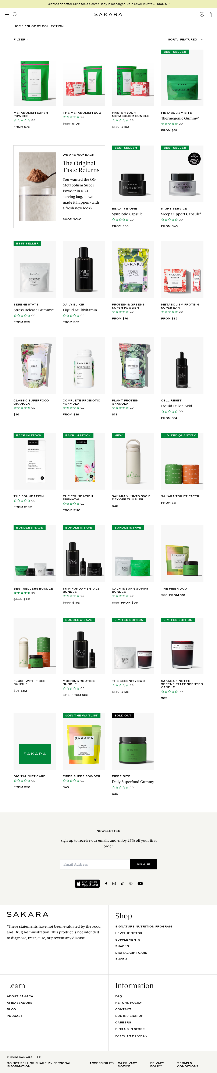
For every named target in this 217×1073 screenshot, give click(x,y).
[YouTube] (140, 883)
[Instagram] (114, 883)
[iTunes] (130, 883)
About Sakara (20, 996)
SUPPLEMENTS (127, 939)
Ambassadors (19, 1002)
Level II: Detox (128, 933)
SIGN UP (143, 864)
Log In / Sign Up (129, 1015)
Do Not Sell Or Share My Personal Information (39, 1064)
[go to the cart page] (210, 14)
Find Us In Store (130, 1029)
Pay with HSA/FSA (131, 1035)
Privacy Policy (157, 1064)
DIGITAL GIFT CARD (131, 952)
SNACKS (122, 946)
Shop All (123, 959)
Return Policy (128, 1002)
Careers (123, 1022)
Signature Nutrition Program (143, 926)
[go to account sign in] (202, 14)
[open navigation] (7, 14)
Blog (11, 1009)
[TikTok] (122, 883)
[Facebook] (106, 883)
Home (19, 26)
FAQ (118, 996)
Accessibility (101, 1063)
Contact (123, 1009)
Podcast (14, 1015)
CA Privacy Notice (127, 1064)
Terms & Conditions (187, 1064)
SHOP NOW (161, 4)
